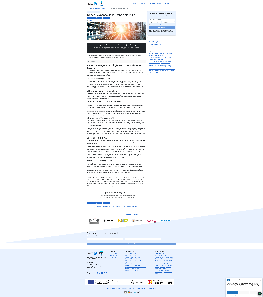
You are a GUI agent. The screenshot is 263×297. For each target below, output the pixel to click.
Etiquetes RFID (135, 3)
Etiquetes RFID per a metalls (131, 258)
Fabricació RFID (159, 263)
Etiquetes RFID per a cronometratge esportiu (135, 267)
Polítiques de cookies (237, 295)
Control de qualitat (168, 258)
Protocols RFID (166, 268)
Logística (162, 267)
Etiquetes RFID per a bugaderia (132, 265)
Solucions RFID (144, 3)
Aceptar (232, 292)
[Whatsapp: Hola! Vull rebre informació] (260, 293)
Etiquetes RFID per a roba (131, 262)
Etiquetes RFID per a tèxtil (131, 263)
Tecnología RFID (152, 46)
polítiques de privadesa (164, 24)
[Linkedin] (102, 273)
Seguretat (161, 270)
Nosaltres (167, 3)
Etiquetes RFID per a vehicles (132, 268)
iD (164, 263)
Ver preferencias (255, 292)
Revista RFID (160, 3)
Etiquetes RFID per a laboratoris (132, 270)
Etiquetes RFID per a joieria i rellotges (134, 260)
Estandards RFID (168, 260)
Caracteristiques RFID (169, 257)
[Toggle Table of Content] (142, 61)
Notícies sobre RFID (153, 42)
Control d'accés (158, 258)
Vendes (156, 273)
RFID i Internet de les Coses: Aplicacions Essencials (124, 206)
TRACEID (90, 20)
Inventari (157, 267)
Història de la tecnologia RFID (103, 206)
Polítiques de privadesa (246, 295)
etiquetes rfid (99, 18)
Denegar (244, 292)
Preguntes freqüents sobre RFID (100, 8)
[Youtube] (106, 273)
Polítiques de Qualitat (153, 288)
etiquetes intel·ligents (92, 18)
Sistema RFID (168, 270)
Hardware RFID (152, 3)
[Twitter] (104, 273)
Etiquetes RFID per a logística (132, 255)
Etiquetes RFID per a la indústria (132, 257)
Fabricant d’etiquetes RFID (110, 288)
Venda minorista (168, 272)
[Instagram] (99, 273)
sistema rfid (108, 18)
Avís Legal (253, 295)
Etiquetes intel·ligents (160, 262)
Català (171, 3)
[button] (260, 280)
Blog (89, 8)
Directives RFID (158, 260)
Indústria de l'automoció (167, 265)
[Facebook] (97, 273)
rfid (103, 18)
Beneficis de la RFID (153, 41)
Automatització (158, 255)
